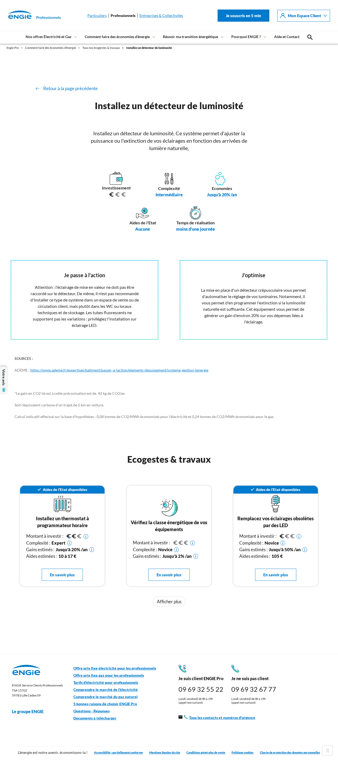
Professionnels (123, 15)
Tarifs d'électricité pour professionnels (105, 682)
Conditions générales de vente (205, 752)
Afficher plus (169, 601)
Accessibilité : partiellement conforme (118, 752)
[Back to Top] (327, 750)
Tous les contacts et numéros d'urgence (222, 718)
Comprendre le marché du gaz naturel (105, 697)
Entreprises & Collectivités (161, 15)
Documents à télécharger (94, 718)
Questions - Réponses (91, 711)
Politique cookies (242, 752)
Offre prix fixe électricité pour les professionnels (114, 668)
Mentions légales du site (164, 752)
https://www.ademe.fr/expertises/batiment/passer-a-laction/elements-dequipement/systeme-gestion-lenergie (119, 370)
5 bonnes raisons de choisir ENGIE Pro (105, 704)
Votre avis (4, 377)
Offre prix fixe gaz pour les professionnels (108, 675)
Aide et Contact (286, 36)
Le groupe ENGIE (28, 711)
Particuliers (97, 15)
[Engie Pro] (28, 16)
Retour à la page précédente (70, 88)
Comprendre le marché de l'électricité (105, 690)
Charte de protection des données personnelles (290, 752)
